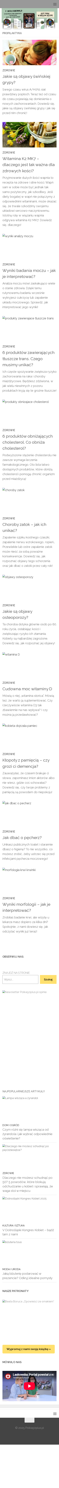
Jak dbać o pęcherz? (22, 837)
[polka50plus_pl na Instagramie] (44, 957)
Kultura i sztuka (13, 1225)
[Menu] (55, 4)
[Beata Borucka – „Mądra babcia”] (29, 1319)
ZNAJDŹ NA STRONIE (16, 972)
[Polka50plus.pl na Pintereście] (49, 957)
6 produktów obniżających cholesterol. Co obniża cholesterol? (27, 442)
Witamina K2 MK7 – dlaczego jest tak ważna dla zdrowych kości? (28, 164)
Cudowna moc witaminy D (27, 689)
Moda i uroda (11, 1269)
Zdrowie (8, 70)
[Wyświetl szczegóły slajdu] (29, 1028)
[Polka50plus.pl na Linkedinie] (55, 957)
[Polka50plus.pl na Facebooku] (39, 957)
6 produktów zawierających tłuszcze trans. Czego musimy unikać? (28, 358)
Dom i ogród (10, 1125)
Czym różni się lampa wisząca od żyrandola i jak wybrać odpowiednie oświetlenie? (27, 1134)
